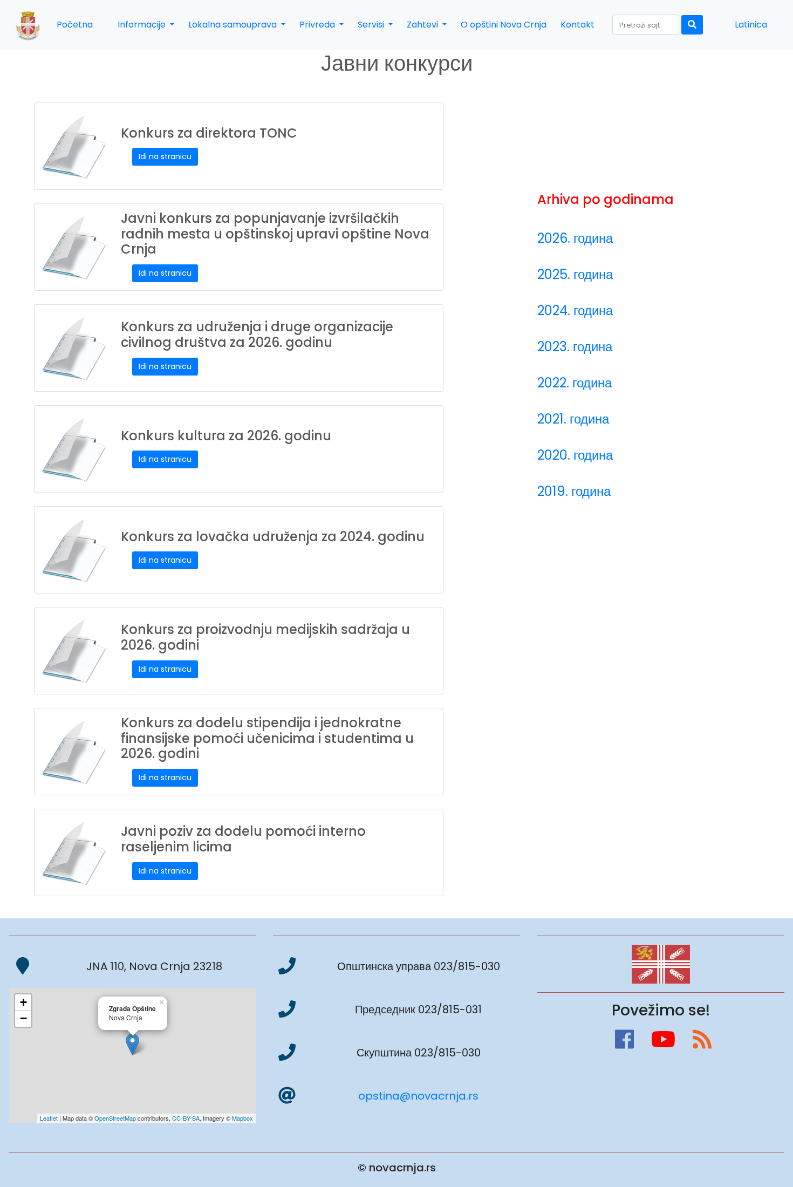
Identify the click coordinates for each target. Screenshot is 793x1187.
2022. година (574, 383)
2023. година (574, 347)
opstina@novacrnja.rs (418, 1095)
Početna (75, 24)
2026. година (575, 238)
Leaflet (49, 1118)
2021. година (573, 419)
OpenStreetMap (115, 1118)
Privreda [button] (318, 24)
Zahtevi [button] (423, 24)
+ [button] (23, 1002)
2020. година (575, 455)
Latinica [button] (751, 24)
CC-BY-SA (186, 1118)
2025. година (575, 274)
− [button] (23, 1018)
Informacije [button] (143, 24)
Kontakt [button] (577, 24)
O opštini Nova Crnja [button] (503, 24)
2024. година (575, 310)
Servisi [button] (372, 24)
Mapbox (242, 1118)
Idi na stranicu (165, 156)
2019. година (574, 491)
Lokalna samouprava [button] (233, 24)
